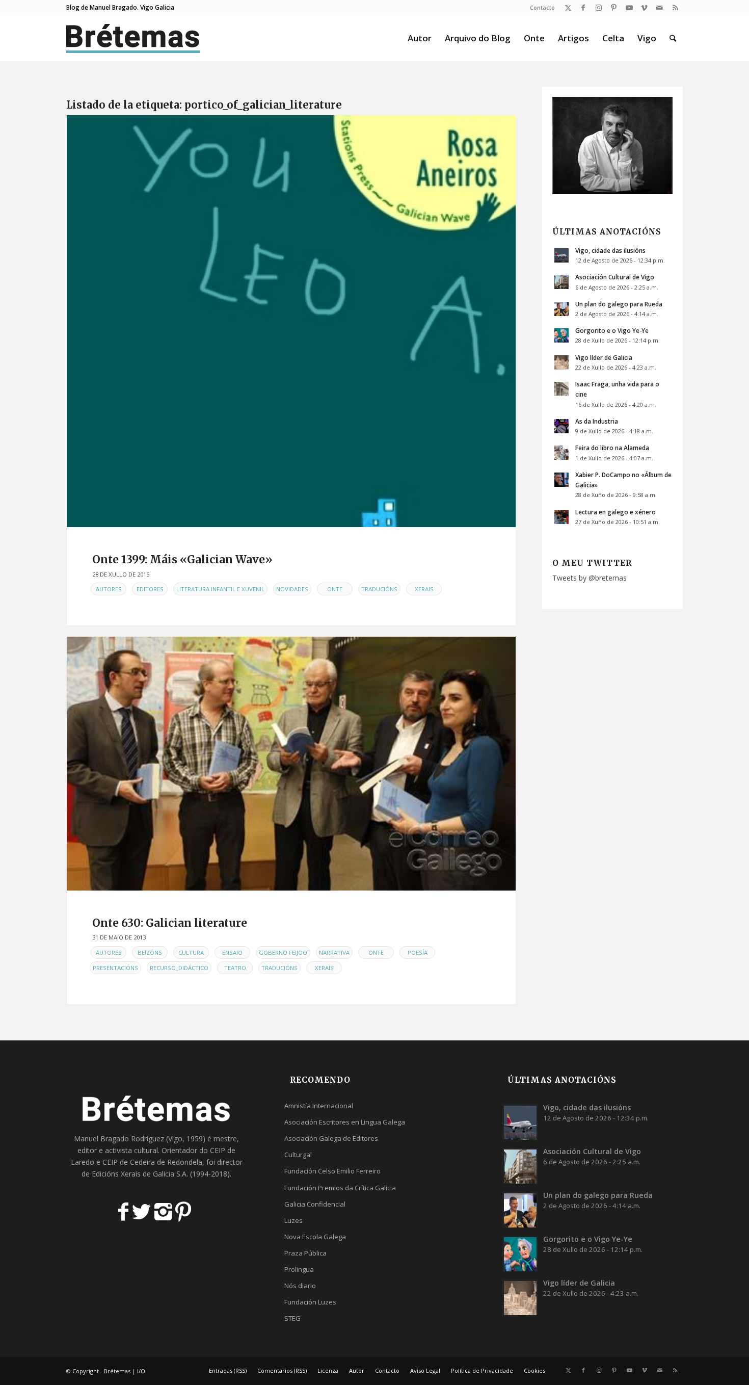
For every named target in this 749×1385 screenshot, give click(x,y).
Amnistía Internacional (318, 1105)
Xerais (424, 589)
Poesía (417, 952)
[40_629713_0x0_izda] (291, 763)
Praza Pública (305, 1253)
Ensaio (232, 952)
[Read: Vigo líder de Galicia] (561, 362)
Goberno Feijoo (283, 952)
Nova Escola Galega (315, 1236)
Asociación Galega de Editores (331, 1138)
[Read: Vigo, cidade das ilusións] (561, 255)
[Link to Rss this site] (675, 7)
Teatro (235, 968)
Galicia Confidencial (314, 1204)
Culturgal (298, 1154)
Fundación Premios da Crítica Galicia (340, 1187)
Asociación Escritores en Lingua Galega (344, 1122)
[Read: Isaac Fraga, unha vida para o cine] (561, 389)
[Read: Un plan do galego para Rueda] (561, 309)
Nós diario (300, 1285)
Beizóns (150, 952)
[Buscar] (673, 38)
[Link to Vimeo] (644, 7)
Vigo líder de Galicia (603, 357)
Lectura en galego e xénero (615, 512)
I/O (141, 1371)
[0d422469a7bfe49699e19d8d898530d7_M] (291, 321)
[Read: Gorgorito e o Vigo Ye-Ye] (561, 335)
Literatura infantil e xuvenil (220, 589)
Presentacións (115, 968)
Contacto (542, 7)
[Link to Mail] (659, 7)
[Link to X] (567, 7)
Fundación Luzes (310, 1301)
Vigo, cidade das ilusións (610, 250)
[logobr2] (133, 38)
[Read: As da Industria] (561, 426)
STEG (292, 1318)
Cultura (191, 952)
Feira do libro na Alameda (612, 447)
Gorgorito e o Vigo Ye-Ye (612, 330)
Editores (150, 589)
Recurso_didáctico (179, 968)
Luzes (293, 1220)
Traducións (379, 589)
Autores (109, 589)
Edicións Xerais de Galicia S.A (139, 1174)
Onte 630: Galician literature (169, 923)
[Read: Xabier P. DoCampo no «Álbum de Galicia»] (561, 480)
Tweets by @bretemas (589, 578)
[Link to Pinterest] (613, 7)
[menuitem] (540, 7)
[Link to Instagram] (598, 7)
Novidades (292, 589)
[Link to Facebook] (583, 7)
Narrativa (334, 952)
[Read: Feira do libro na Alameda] (561, 452)
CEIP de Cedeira (128, 1162)
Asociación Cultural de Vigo (614, 277)
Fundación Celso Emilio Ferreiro (332, 1170)
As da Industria (596, 421)
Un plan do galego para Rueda (618, 304)
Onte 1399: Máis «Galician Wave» (182, 559)
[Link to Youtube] (629, 7)
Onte (334, 589)
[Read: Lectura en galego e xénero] (561, 517)
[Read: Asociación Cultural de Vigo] (561, 282)
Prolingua (299, 1269)
